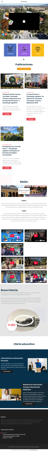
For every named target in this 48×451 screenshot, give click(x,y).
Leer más (7, 114)
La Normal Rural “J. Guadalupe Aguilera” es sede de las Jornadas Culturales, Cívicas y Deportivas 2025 (35, 98)
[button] (23, 59)
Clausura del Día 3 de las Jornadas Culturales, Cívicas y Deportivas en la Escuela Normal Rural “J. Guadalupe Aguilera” (11, 98)
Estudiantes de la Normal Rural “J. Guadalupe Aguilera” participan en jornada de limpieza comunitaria (11, 151)
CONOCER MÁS (6, 371)
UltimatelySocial (33, 450)
